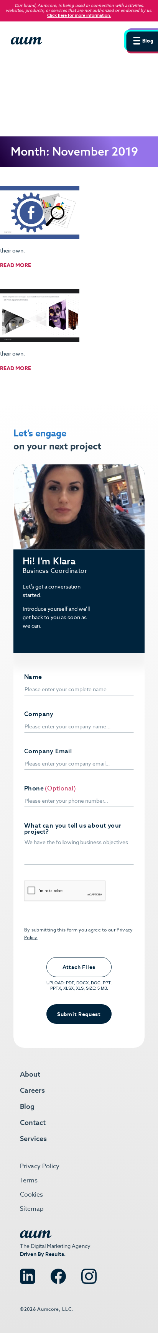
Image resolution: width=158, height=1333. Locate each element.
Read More (15, 265)
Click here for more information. (79, 15)
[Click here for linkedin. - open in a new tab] (27, 1272)
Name (33, 677)
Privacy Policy (39, 1166)
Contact (33, 1122)
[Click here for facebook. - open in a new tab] (58, 1272)
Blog (27, 1106)
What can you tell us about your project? (72, 829)
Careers (32, 1090)
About (30, 1074)
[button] (141, 39)
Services (33, 1138)
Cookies (31, 1194)
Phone (34, 788)
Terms (29, 1180)
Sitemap (32, 1209)
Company (39, 714)
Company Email (48, 751)
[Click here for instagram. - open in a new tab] (89, 1272)
